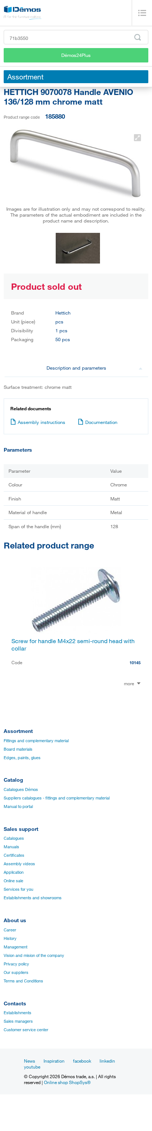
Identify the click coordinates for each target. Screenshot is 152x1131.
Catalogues (14, 838)
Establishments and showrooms (33, 897)
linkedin (107, 1061)
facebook (82, 1061)
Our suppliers (16, 972)
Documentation (101, 422)
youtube (32, 1067)
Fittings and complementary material (36, 740)
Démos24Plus (76, 55)
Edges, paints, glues (22, 757)
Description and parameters (76, 368)
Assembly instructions (41, 422)
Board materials (18, 749)
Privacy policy (16, 964)
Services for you (18, 889)
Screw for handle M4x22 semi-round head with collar (73, 644)
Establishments (17, 1012)
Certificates (14, 855)
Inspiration (54, 1061)
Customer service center (26, 1029)
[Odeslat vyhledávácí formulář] (137, 37)
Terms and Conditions (23, 981)
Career (10, 930)
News (29, 1061)
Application (14, 872)
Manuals (11, 846)
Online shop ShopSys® (67, 1082)
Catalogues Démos (21, 789)
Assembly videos (19, 863)
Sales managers (18, 1021)
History (10, 938)
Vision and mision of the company (34, 955)
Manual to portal (18, 806)
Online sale (13, 880)
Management (15, 947)
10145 (135, 662)
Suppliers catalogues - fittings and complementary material (57, 798)
